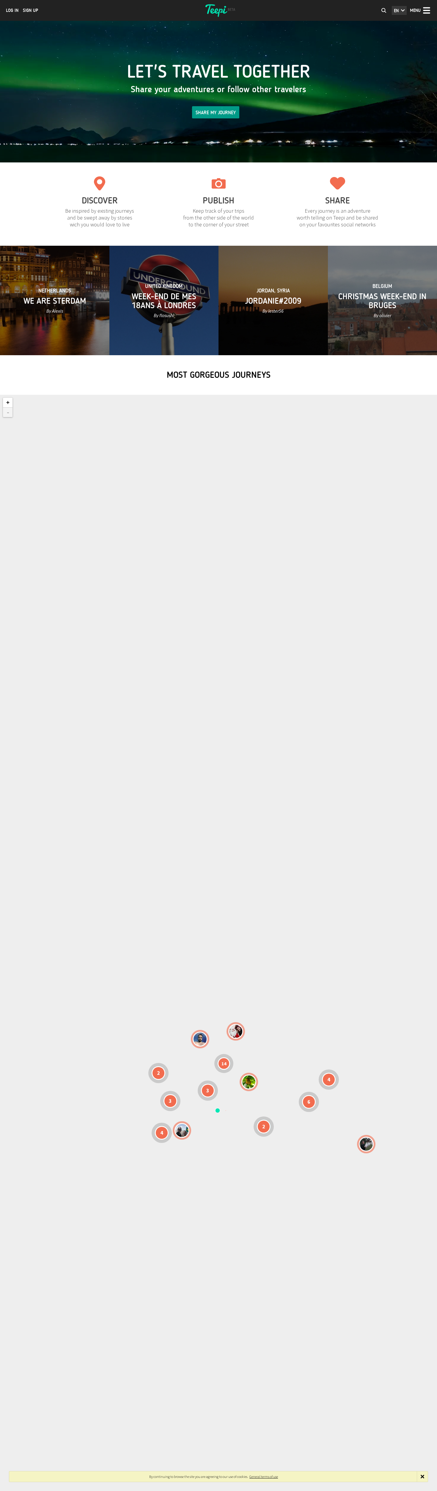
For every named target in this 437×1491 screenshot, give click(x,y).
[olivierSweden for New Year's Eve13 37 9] (235, 1031)
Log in (12, 10)
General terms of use (263, 1476)
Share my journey (216, 112)
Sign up (30, 10)
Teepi (218, 10)
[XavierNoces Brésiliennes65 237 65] (182, 1130)
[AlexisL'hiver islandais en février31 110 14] (200, 1039)
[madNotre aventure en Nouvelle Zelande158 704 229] (366, 1144)
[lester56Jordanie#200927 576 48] (248, 1082)
